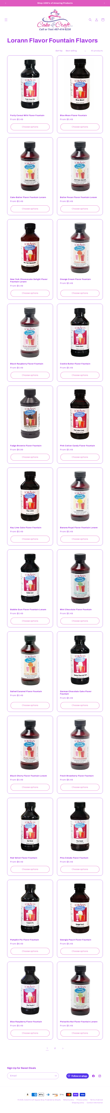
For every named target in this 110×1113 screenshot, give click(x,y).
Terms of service (96, 1100)
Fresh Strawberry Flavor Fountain (77, 776)
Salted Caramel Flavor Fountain (26, 691)
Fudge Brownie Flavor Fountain (25, 445)
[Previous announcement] (5, 3)
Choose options (30, 127)
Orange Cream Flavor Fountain (75, 279)
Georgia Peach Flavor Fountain (75, 940)
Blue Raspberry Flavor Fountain (26, 1021)
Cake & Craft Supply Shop (34, 1100)
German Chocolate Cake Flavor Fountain (76, 692)
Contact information (95, 1103)
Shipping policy (78, 1103)
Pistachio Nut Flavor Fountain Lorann (79, 1021)
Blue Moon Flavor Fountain (73, 115)
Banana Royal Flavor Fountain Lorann (79, 527)
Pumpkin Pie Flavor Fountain (24, 940)
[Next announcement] (104, 3)
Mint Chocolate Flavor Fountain (76, 609)
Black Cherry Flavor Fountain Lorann (28, 776)
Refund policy (68, 1100)
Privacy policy (82, 1100)
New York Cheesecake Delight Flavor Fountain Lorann (28, 280)
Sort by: (59, 51)
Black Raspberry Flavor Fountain (26, 364)
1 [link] (47, 1048)
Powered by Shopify (53, 1100)
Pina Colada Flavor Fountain (74, 858)
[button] (6, 20)
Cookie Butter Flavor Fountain (75, 364)
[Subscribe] (55, 1075)
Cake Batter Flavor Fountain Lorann (28, 197)
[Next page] (63, 1048)
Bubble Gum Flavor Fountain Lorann (28, 609)
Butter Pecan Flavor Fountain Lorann (78, 197)
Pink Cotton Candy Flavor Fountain (77, 445)
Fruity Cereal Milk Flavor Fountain (27, 115)
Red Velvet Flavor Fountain (23, 858)
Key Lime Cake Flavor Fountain (25, 527)
